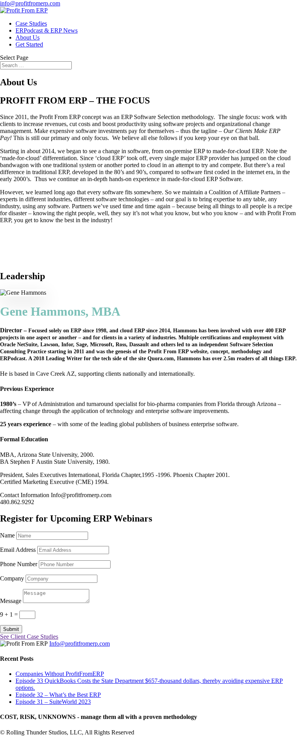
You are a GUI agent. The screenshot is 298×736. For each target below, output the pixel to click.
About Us (28, 37)
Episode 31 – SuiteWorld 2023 (53, 701)
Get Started (29, 44)
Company (12, 578)
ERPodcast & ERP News (47, 30)
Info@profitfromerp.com (79, 643)
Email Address (18, 549)
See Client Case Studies (29, 636)
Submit (11, 629)
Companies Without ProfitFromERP (60, 673)
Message (10, 601)
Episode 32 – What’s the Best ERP (58, 694)
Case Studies (31, 23)
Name (7, 535)
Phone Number (18, 564)
